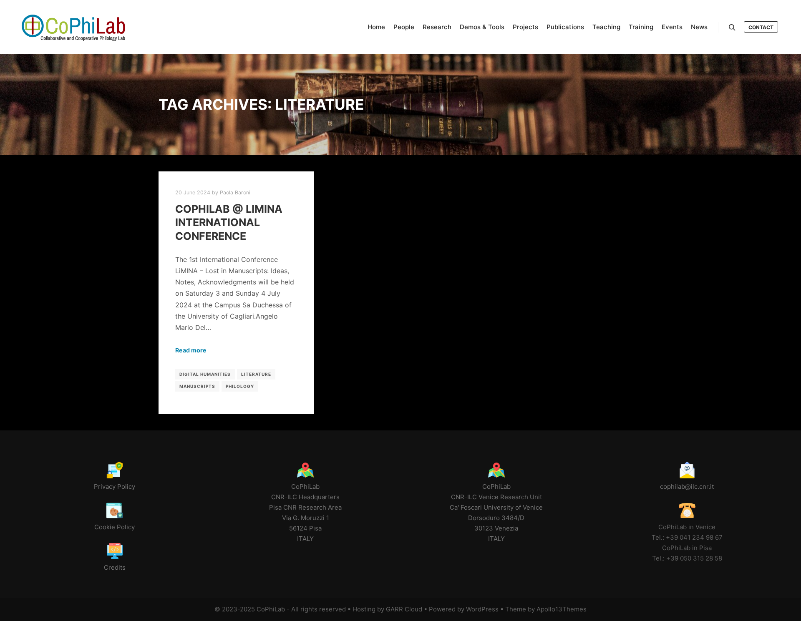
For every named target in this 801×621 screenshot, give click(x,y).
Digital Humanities (205, 374)
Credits (115, 567)
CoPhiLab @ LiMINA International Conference (228, 222)
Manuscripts (197, 386)
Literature (256, 374)
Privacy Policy (114, 486)
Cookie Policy (114, 527)
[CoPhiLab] (73, 27)
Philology (240, 386)
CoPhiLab (271, 609)
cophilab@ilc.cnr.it (687, 486)
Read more (191, 350)
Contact (760, 27)
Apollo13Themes (562, 609)
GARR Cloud (404, 609)
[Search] (732, 27)
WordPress (482, 609)
